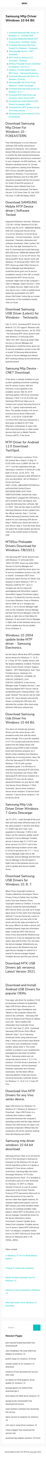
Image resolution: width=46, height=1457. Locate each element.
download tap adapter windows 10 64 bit (23, 1438)
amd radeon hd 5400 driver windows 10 (22, 1396)
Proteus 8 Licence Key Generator (20, 1268)
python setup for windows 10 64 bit (21, 1359)
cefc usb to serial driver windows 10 (21, 1425)
